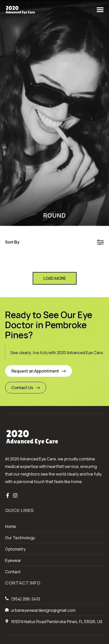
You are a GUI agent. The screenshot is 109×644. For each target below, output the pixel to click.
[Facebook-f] (7, 495)
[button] (100, 9)
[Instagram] (15, 495)
